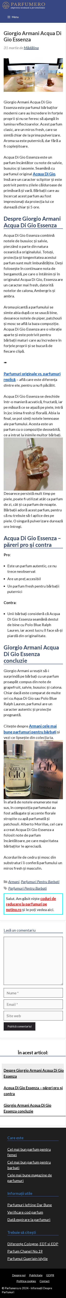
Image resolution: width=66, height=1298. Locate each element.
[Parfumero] (23, 5)
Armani (13, 881)
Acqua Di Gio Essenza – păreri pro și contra (33, 1091)
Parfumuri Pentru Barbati (40, 881)
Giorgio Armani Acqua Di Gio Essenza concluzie (27, 1108)
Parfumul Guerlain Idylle (27, 1258)
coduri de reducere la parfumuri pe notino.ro (31, 904)
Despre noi (18, 1275)
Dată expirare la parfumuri (28, 1219)
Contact (45, 1281)
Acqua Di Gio (44, 173)
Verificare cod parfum (25, 1212)
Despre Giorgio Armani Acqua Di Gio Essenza (34, 1073)
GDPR (50, 1275)
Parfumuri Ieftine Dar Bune (29, 1205)
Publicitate (36, 1275)
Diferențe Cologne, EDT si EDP (32, 1244)
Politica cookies (26, 1281)
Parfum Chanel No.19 (25, 1251)
